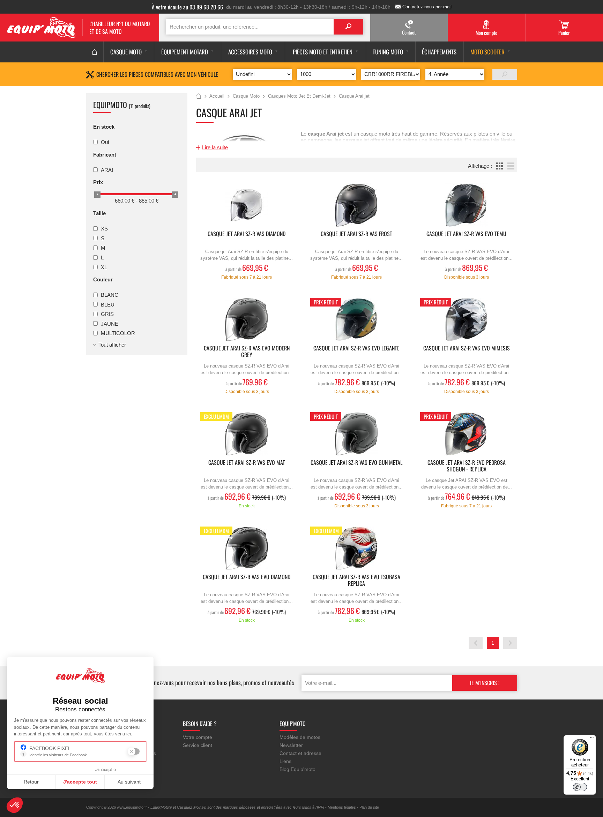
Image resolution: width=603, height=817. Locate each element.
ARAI (107, 170)
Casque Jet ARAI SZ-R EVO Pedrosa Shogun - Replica (466, 466)
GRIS (107, 314)
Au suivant (129, 782)
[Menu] (592, 739)
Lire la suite (215, 147)
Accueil (198, 96)
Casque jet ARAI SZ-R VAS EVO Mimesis (466, 348)
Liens (285, 761)
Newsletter (291, 745)
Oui (105, 142)
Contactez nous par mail (427, 6)
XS (104, 229)
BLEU (107, 304)
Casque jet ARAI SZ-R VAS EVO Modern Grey (247, 352)
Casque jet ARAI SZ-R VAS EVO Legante (356, 348)
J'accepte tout (80, 782)
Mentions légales (342, 807)
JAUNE (109, 323)
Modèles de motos (300, 737)
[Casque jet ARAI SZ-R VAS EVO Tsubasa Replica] (356, 548)
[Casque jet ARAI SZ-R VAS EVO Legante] (356, 319)
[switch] (580, 787)
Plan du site (369, 807)
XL (104, 267)
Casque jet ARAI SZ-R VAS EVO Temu (466, 234)
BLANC (109, 295)
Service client (197, 745)
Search (348, 27)
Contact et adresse (300, 753)
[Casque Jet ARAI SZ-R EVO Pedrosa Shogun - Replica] (466, 434)
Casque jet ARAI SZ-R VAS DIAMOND (246, 234)
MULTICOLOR (118, 333)
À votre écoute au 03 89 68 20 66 (187, 7)
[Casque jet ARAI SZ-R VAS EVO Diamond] (246, 548)
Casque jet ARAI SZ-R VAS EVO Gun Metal (356, 463)
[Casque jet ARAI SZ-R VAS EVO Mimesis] (466, 319)
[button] (14, 805)
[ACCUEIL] (94, 51)
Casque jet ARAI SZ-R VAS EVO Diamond (246, 577)
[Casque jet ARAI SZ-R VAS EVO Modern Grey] (246, 319)
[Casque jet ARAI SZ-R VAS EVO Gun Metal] (356, 434)
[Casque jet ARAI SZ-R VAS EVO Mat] (246, 434)
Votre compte (197, 737)
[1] (504, 74)
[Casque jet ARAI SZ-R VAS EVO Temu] (466, 205)
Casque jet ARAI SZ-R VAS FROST (356, 234)
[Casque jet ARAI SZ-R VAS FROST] (356, 205)
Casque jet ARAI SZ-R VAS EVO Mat (246, 463)
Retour (31, 782)
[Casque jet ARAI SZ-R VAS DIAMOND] (246, 205)
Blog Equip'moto (297, 769)
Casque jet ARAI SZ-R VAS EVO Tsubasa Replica (356, 581)
